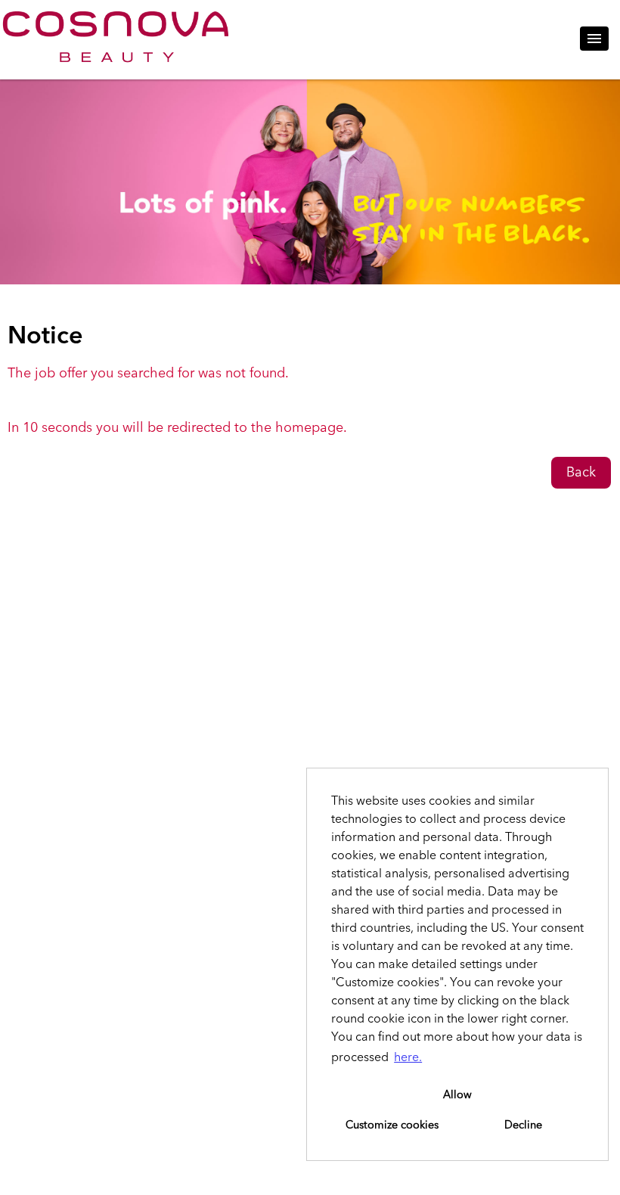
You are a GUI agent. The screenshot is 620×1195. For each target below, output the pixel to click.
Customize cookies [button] (392, 1125)
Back (581, 473)
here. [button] (408, 1058)
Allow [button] (457, 1095)
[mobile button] (594, 38)
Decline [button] (523, 1125)
